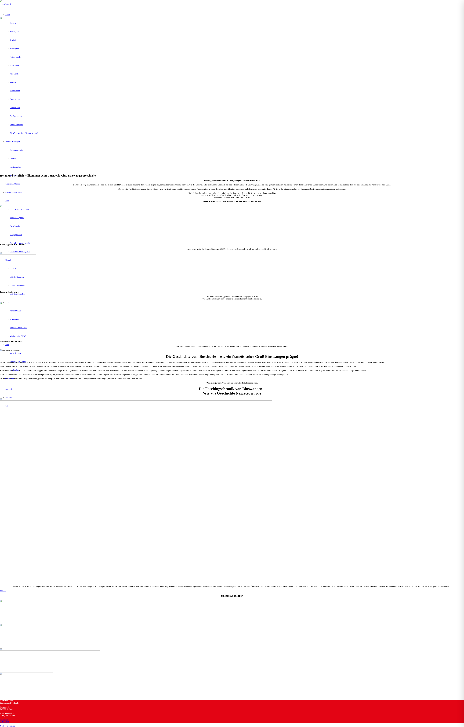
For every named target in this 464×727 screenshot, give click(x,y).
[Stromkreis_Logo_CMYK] (50, 650)
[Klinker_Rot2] (18, 304)
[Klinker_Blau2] (18, 254)
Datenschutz (4, 722)
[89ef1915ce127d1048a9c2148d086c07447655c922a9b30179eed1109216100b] (12, 206)
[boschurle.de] (6, 4)
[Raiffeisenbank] (62, 626)
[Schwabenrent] (26, 674)
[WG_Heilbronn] (14, 602)
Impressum (4, 720)
